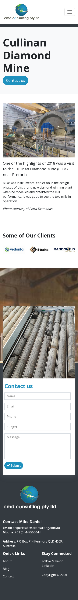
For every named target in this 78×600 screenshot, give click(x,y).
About (7, 561)
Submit (15, 465)
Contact (8, 576)
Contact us (15, 80)
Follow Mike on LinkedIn (52, 563)
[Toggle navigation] (69, 12)
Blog (6, 569)
